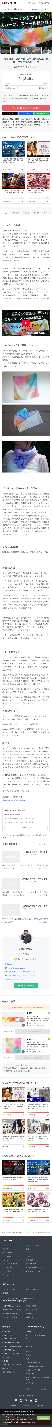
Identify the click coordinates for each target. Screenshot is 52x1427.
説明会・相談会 (31, 1306)
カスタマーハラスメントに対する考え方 (37, 1378)
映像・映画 (29, 1260)
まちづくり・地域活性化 (34, 1245)
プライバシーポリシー (33, 1362)
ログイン (35, 3)
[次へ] (49, 29)
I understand (43, 1418)
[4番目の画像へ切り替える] (36, 50)
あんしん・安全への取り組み (35, 1335)
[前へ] (3, 29)
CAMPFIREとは (31, 1331)
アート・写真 (6, 1271)
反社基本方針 (30, 1373)
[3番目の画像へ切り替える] (26, 50)
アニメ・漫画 (6, 1256)
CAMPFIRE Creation (9, 1339)
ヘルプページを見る (26, 827)
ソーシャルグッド (8, 1275)
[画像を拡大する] (23, 1025)
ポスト (11, 113)
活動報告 (14, 213)
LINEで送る (43, 113)
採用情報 (26, 1405)
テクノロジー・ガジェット (11, 1245)
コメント (47, 213)
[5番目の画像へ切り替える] (47, 50)
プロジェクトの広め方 (9, 1317)
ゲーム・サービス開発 (9, 1264)
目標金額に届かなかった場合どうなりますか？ (19, 818)
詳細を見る (7, 1031)
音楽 (27, 1249)
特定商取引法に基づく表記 (15, 979)
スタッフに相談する (32, 1289)
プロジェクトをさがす (15, 1232)
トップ (4, 1232)
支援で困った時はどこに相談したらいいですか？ (20, 822)
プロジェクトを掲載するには (13, 9)
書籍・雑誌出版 (31, 1264)
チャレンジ (29, 1253)
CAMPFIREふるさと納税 (10, 1354)
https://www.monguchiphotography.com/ (22, 975)
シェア (27, 113)
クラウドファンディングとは (11, 1310)
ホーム (4, 213)
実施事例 (29, 1313)
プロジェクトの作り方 (9, 1313)
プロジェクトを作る (8, 1289)
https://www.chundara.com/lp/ (14, 800)
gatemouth (20, 67)
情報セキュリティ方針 (33, 1370)
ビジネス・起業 (7, 1267)
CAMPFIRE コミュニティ (10, 1335)
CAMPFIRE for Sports (9, 1350)
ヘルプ (28, 1342)
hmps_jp (10, 964)
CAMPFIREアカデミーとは (11, 1306)
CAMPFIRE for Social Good (11, 1342)
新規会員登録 (45, 3)
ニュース (29, 1339)
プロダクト (6, 1249)
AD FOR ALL (6, 1357)
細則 (27, 1359)
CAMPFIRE (6, 1331)
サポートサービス (32, 1310)
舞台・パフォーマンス (33, 1271)
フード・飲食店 (7, 1253)
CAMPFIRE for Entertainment (12, 1346)
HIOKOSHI (5, 1361)
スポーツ (29, 1256)
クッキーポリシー (32, 1383)
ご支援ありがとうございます (34, 852)
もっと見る (43, 844)
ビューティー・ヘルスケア (34, 1267)
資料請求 (5, 1293)
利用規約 (29, 1355)
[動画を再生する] (26, 29)
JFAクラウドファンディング (11, 1365)
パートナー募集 (38, 1405)
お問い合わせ (30, 1346)
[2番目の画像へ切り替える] (16, 50)
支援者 (26, 213)
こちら (28, 835)
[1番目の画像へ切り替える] (5, 50)
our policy (5, 1424)
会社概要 (13, 1405)
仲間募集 (36, 213)
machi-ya (5, 1368)
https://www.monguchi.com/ (17, 968)
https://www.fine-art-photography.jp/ (21, 971)
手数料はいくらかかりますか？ (14, 814)
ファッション (33, 67)
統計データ (29, 1317)
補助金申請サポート (8, 1372)
